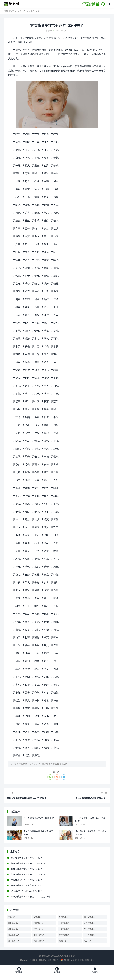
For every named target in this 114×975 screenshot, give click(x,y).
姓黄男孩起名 (13, 935)
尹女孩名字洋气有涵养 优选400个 (53, 764)
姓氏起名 (21, 11)
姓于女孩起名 (39, 929)
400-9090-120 (90, 4)
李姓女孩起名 (89, 917)
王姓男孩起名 (89, 935)
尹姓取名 (30, 11)
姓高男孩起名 (13, 941)
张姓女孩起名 (39, 935)
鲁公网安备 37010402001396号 (79, 959)
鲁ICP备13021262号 (48, 959)
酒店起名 (87, 941)
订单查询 (95, 970)
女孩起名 (37, 917)
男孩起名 (11, 917)
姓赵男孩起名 (64, 929)
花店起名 (62, 941)
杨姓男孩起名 (13, 929)
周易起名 (57, 970)
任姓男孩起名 (89, 929)
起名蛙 (32, 764)
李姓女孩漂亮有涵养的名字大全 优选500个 (27, 798)
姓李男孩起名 (39, 923)
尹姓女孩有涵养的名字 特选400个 (91, 798)
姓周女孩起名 (39, 941)
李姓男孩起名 (13, 923)
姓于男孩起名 (89, 923)
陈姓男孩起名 (64, 935)
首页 (14, 11)
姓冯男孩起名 (64, 923)
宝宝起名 (19, 970)
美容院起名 (63, 917)
